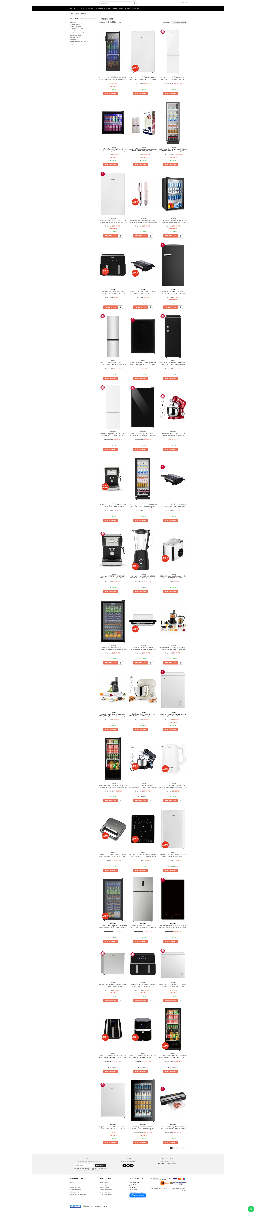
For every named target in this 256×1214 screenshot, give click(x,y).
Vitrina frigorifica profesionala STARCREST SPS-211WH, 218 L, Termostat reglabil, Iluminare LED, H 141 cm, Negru (113, 786)
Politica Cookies (74, 1192)
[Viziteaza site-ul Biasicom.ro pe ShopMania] (75, 1206)
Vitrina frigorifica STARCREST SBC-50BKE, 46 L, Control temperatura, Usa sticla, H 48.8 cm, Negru (113, 150)
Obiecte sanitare (74, 39)
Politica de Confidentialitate (91, 1170)
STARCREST (113, 76)
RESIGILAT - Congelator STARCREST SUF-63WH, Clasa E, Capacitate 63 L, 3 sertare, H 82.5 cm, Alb (143, 79)
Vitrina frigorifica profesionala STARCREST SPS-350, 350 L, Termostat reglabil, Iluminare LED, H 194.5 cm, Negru (173, 150)
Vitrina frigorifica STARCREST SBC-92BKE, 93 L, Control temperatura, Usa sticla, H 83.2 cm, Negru (173, 221)
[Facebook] (124, 1165)
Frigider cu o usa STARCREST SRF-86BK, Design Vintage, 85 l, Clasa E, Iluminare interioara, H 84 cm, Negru (173, 292)
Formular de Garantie (106, 1194)
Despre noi (90, 8)
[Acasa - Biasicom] (80, 3)
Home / (72, 13)
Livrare (127, 8)
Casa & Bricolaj (74, 31)
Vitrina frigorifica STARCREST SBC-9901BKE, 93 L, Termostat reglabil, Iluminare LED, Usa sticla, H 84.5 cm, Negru (143, 1128)
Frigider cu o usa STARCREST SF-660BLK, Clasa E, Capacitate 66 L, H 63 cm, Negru (143, 363)
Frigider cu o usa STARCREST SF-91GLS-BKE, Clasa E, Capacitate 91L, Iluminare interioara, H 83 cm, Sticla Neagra (143, 434)
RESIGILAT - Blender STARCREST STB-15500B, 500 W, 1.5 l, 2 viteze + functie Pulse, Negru (143, 577)
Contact (72, 1182)
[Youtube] (128, 1165)
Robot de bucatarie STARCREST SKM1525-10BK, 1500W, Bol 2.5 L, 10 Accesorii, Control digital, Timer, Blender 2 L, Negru (173, 648)
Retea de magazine (75, 1190)
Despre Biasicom (76, 1178)
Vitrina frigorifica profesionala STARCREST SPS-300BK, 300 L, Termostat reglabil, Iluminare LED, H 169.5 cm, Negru (143, 506)
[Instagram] (132, 1165)
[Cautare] (134, 3)
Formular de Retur (103, 8)
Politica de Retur (104, 1187)
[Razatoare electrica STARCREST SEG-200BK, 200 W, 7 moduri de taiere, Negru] (113, 690)
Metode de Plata (104, 1182)
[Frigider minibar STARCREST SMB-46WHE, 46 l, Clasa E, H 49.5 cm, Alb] (113, 964)
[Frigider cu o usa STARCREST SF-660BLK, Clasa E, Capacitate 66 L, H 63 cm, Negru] (143, 336)
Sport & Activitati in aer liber (78, 33)
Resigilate (72, 44)
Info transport (104, 1185)
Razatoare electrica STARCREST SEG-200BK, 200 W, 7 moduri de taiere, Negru (113, 715)
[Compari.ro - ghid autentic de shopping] (115, 1206)
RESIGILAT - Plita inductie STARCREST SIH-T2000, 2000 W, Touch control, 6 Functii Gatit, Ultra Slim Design (143, 855)
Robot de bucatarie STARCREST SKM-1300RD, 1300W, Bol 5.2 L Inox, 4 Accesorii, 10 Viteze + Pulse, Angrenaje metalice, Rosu (173, 434)
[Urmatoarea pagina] (183, 1148)
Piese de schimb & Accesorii (78, 41)
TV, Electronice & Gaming (77, 29)
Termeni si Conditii (75, 1187)
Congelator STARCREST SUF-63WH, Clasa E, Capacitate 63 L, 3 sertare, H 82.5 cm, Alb (113, 221)
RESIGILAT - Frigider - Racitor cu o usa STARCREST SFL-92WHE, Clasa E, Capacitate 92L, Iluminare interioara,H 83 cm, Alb (173, 855)
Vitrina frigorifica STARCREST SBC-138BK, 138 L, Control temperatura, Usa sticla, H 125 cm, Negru (113, 79)
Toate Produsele (76, 8)
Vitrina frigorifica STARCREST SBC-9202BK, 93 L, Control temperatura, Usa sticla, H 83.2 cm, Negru (113, 648)
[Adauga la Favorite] (120, 93)
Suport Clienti (105, 1178)
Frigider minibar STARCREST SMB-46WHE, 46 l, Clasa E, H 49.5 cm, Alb (113, 985)
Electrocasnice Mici (75, 26)
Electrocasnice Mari (75, 24)
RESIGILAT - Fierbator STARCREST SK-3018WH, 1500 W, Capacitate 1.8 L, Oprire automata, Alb (173, 786)
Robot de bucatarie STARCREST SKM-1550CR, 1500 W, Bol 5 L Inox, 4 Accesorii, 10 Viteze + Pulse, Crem (143, 715)
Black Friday (73, 22)
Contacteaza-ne (139, 1195)
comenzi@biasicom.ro (168, 1164)
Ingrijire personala (75, 37)
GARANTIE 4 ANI (117, 8)
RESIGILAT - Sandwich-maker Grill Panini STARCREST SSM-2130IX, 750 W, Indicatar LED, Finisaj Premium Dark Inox (113, 855)
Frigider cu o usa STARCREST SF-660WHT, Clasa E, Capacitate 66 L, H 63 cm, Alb (113, 1128)
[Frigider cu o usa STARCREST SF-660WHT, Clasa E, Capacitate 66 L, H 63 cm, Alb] (113, 1100)
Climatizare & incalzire (76, 35)
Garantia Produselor (106, 1190)
